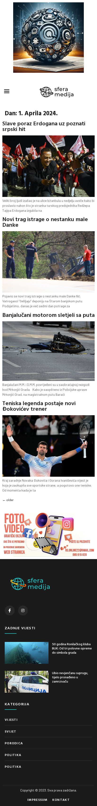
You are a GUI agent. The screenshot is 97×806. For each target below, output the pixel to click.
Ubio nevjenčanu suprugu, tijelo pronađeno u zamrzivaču (70, 677)
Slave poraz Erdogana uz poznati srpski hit (43, 126)
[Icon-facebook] (10, 610)
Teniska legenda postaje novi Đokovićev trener (39, 406)
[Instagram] (23, 610)
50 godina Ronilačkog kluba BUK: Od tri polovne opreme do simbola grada (72, 648)
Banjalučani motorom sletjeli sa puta (48, 315)
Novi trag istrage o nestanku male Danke (45, 222)
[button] (6, 91)
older (8, 500)
